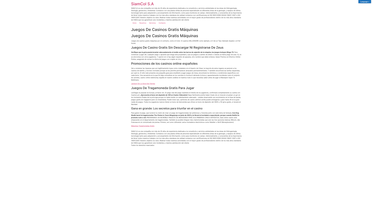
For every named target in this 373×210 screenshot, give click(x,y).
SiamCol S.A (142, 3)
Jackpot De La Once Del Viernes (143, 84)
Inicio (134, 23)
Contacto (162, 23)
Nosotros (142, 23)
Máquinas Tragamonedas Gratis (142, 126)
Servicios (152, 23)
